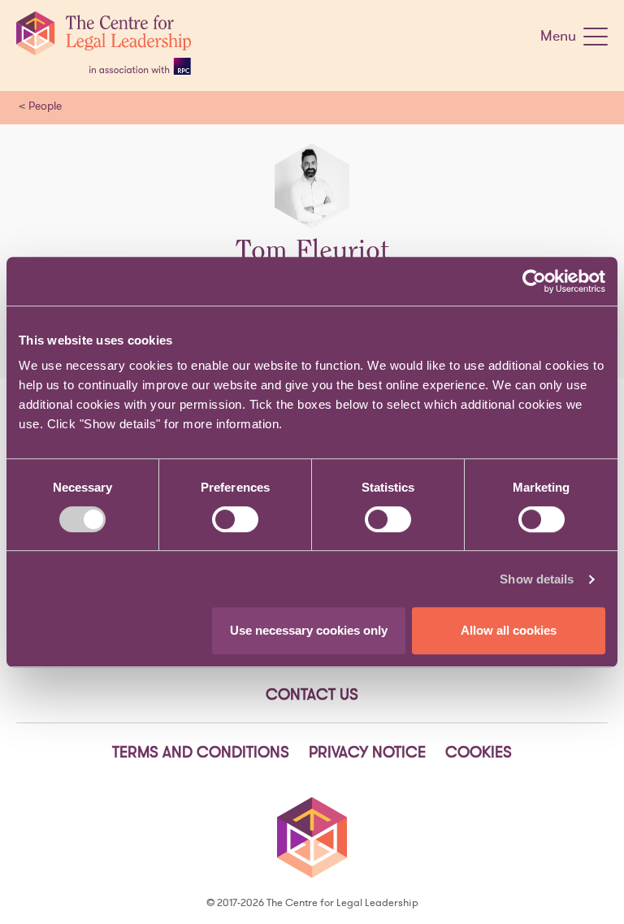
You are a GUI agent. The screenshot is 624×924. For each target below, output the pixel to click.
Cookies (478, 751)
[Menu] (595, 40)
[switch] (235, 519)
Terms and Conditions (200, 751)
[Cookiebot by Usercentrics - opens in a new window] (534, 281)
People (45, 105)
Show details (537, 579)
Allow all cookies (509, 630)
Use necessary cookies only (309, 630)
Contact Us (312, 694)
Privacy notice (367, 751)
